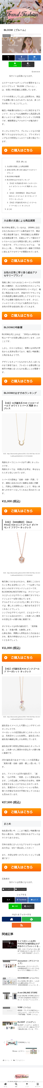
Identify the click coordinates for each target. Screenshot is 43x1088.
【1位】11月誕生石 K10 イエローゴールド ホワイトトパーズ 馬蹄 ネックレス (23, 186)
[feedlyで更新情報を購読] (31, 919)
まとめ (9, 209)
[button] (28, 64)
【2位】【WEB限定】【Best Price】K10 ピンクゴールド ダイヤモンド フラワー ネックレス (23, 196)
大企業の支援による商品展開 (18, 166)
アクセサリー (9, 889)
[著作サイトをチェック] (11, 919)
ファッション (21, 889)
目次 (18, 162)
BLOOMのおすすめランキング (18, 180)
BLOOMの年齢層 (13, 176)
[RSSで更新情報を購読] (21, 925)
